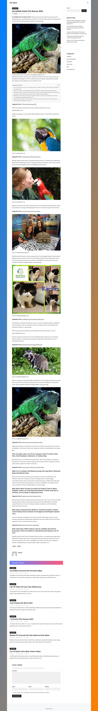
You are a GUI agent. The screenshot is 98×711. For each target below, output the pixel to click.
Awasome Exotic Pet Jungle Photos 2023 (31, 442)
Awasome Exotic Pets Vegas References (31, 344)
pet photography (71, 59)
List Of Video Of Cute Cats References (25, 587)
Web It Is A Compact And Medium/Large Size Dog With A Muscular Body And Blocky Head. (35, 90)
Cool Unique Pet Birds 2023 (21, 603)
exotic (14, 546)
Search (68, 8)
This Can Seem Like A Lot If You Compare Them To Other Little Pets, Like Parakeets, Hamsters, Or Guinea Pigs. (36, 88)
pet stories (15, 8)
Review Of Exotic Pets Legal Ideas (30, 525)
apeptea (15, 13)
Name (14, 686)
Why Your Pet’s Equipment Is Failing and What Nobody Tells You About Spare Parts (76, 22)
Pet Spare (13, 3)
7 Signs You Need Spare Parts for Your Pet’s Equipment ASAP (75, 37)
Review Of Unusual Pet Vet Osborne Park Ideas (29, 635)
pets (68, 67)
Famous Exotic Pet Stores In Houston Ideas (32, 467)
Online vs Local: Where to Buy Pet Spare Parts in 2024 (76, 41)
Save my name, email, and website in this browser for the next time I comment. (31, 692)
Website (47, 686)
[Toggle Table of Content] (57, 85)
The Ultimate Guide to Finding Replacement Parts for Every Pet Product (75, 27)
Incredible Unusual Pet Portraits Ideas (26, 571)
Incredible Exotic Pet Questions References (32, 319)
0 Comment (28, 13)
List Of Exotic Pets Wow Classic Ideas (30, 157)
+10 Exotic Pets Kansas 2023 (28, 104)
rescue (19, 546)
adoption (69, 56)
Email (30, 686)
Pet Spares (69, 61)
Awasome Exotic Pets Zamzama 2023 (31, 496)
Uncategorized (70, 69)
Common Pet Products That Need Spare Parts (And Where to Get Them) (77, 32)
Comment (14, 670)
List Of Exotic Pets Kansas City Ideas (30, 211)
